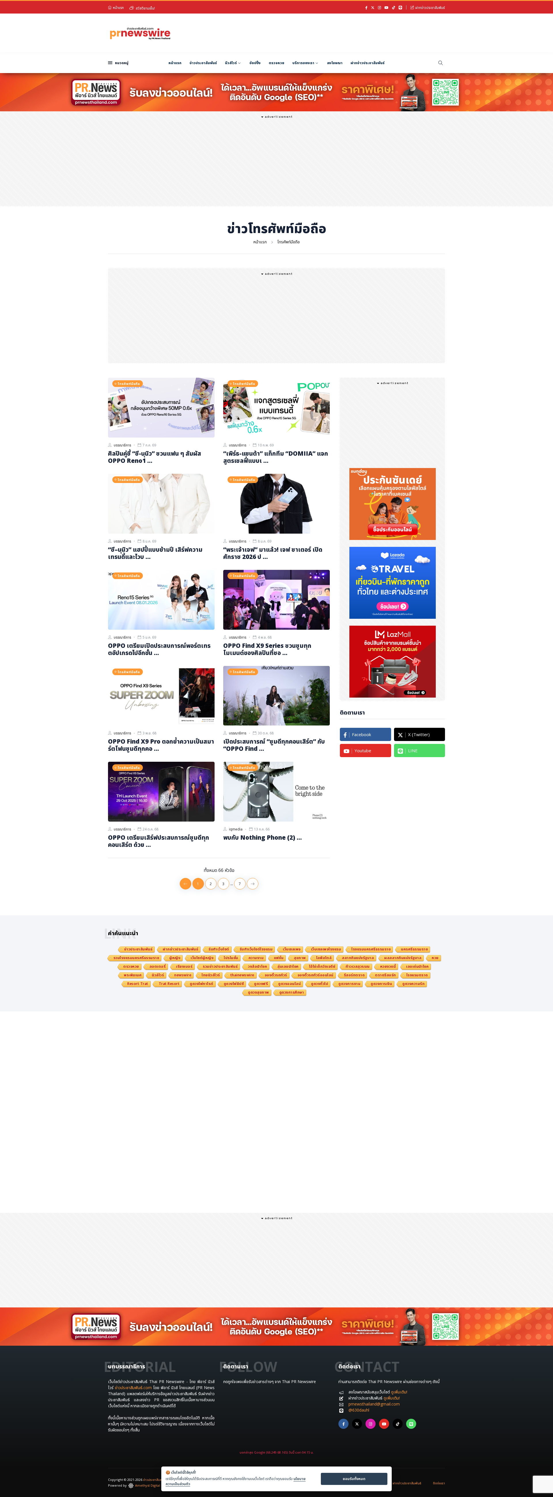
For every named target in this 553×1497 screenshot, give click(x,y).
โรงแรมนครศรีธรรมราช (371, 949)
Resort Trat (137, 983)
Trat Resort (169, 983)
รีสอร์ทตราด (354, 975)
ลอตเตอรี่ (157, 966)
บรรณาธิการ (122, 445)
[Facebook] (366, 7)
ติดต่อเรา (439, 1483)
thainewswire (242, 975)
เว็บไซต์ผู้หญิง (202, 957)
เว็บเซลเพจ (292, 949)
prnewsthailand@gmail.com (374, 1404)
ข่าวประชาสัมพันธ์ (203, 62)
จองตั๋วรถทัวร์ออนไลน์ (316, 975)
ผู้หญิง (174, 957)
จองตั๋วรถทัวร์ (276, 975)
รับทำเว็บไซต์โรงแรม (256, 949)
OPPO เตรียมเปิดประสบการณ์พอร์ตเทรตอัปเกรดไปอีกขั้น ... (159, 649)
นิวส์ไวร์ (231, 62)
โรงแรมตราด (417, 975)
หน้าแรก (118, 7)
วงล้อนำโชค (257, 966)
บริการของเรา (303, 62)
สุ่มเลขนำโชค (288, 966)
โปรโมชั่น (231, 957)
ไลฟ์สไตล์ (324, 957)
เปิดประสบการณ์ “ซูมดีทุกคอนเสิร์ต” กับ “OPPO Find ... (274, 745)
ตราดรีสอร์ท (385, 975)
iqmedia (236, 829)
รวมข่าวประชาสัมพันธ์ (220, 966)
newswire (182, 975)
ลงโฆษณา (334, 62)
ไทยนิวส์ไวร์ (211, 975)
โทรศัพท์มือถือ (288, 242)
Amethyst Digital (147, 1485)
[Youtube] (387, 7)
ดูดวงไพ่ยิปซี (234, 983)
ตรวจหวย (276, 62)
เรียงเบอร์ (184, 966)
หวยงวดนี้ (388, 966)
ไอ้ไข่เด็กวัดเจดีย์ (322, 966)
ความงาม (256, 957)
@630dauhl (359, 1410)
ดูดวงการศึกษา (291, 992)
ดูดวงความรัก (413, 983)
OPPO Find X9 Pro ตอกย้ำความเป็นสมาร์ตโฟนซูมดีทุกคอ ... (161, 745)
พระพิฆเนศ (132, 975)
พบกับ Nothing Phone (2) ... (262, 837)
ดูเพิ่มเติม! (399, 1392)
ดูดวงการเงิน (381, 983)
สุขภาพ (300, 957)
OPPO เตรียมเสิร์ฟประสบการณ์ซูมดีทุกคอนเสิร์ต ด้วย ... (158, 841)
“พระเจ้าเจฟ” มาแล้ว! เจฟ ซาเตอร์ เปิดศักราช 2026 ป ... (272, 553)
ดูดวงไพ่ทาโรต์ (201, 983)
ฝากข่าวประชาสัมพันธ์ (430, 7)
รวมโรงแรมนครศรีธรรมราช (136, 957)
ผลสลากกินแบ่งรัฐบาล (402, 957)
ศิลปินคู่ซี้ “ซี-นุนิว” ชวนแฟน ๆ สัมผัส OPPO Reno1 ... (154, 457)
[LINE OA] (400, 7)
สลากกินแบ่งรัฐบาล (358, 957)
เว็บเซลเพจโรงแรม (326, 949)
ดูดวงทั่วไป (319, 983)
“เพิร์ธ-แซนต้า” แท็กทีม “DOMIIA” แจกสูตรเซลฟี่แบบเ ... (275, 457)
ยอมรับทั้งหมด (354, 1478)
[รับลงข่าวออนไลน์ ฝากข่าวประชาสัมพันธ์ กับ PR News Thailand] (276, 92)
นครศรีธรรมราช (414, 949)
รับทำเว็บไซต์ (219, 949)
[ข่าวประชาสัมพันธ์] (140, 33)
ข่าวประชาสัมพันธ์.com (133, 1387)
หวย (435, 957)
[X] (372, 7)
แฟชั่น (278, 957)
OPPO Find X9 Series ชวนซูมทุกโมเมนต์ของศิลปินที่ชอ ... (267, 649)
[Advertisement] (340, 32)
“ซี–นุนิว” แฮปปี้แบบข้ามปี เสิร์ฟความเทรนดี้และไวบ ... (155, 553)
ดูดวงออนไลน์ (289, 983)
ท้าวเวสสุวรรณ (358, 966)
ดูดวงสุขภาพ (258, 992)
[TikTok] (393, 7)
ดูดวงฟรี (261, 983)
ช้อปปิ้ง (255, 62)
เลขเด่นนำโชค (417, 966)
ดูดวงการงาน (349, 983)
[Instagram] (379, 7)
